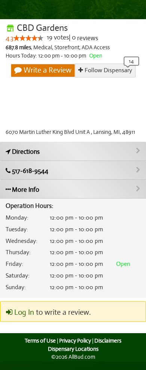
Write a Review (47, 70)
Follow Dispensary (107, 70)
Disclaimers (107, 340)
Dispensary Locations (73, 349)
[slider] (28, 38)
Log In (23, 312)
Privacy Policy (75, 340)
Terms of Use (40, 340)
